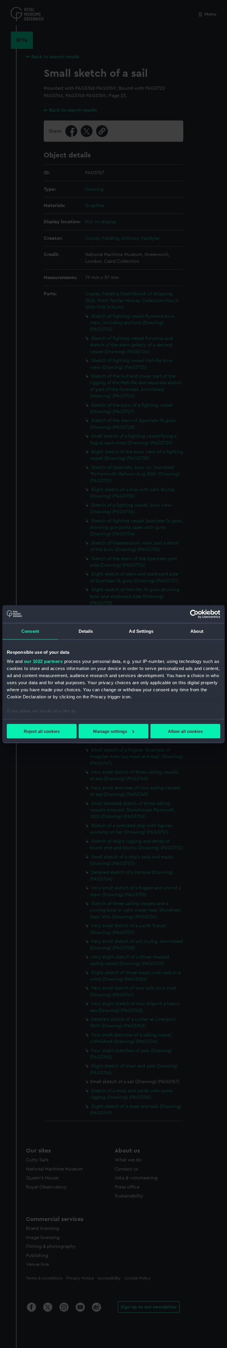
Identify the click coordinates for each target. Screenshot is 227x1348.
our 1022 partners (43, 661)
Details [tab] (86, 630)
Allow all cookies (185, 731)
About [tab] (196, 630)
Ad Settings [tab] (141, 630)
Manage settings (110, 731)
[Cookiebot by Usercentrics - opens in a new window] (194, 613)
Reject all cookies (42, 731)
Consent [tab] (30, 630)
